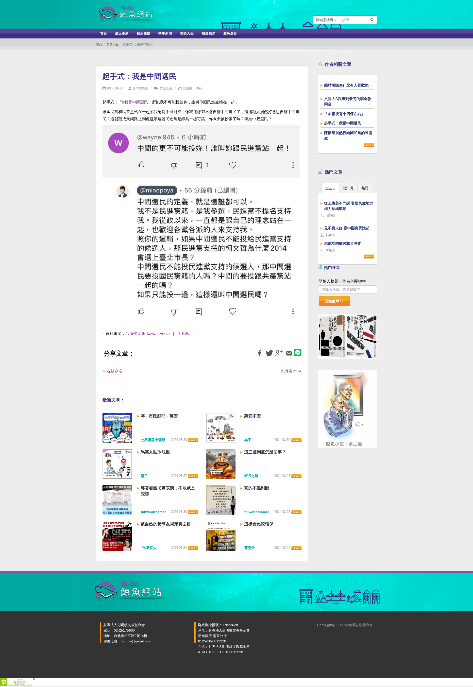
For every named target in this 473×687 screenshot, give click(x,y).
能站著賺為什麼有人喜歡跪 (346, 85)
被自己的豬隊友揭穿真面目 (166, 524)
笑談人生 (112, 44)
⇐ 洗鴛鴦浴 (112, 371)
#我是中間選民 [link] (135, 102)
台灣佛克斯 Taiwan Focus (148, 333)
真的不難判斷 (256, 488)
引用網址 (184, 333)
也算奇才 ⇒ (291, 371)
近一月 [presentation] (348, 188)
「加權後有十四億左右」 (344, 114)
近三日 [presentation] (330, 188)
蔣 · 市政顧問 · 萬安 (159, 416)
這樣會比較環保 (258, 524)
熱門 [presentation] (364, 188)
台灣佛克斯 (140, 88)
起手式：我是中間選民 (342, 123)
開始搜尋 (332, 301)
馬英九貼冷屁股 (155, 452)
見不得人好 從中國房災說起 (347, 228)
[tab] (330, 188)
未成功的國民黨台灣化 (342, 243)
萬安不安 (252, 416)
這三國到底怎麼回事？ (265, 452)
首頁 (99, 44)
